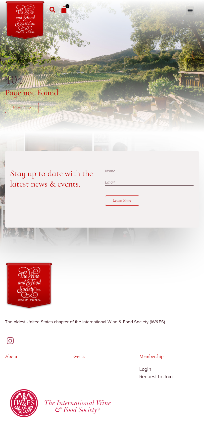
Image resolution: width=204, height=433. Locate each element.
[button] (190, 10)
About (11, 356)
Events (78, 356)
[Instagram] (10, 341)
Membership (151, 356)
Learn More (122, 200)
